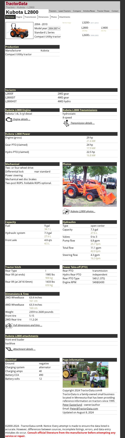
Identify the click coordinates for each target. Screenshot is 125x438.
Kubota (21, 7)
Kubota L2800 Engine (18, 110)
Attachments (64, 17)
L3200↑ (90, 22)
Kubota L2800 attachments (21, 336)
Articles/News (89, 11)
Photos (54, 17)
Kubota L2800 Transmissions (80, 110)
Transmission (30, 17)
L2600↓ (90, 35)
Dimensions (44, 17)
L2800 (31, 7)
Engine (19, 17)
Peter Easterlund (72, 404)
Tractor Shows (103, 11)
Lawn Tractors (65, 11)
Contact (115, 11)
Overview (10, 17)
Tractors (10, 7)
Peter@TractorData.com (84, 408)
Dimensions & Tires (17, 294)
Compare (77, 11)
